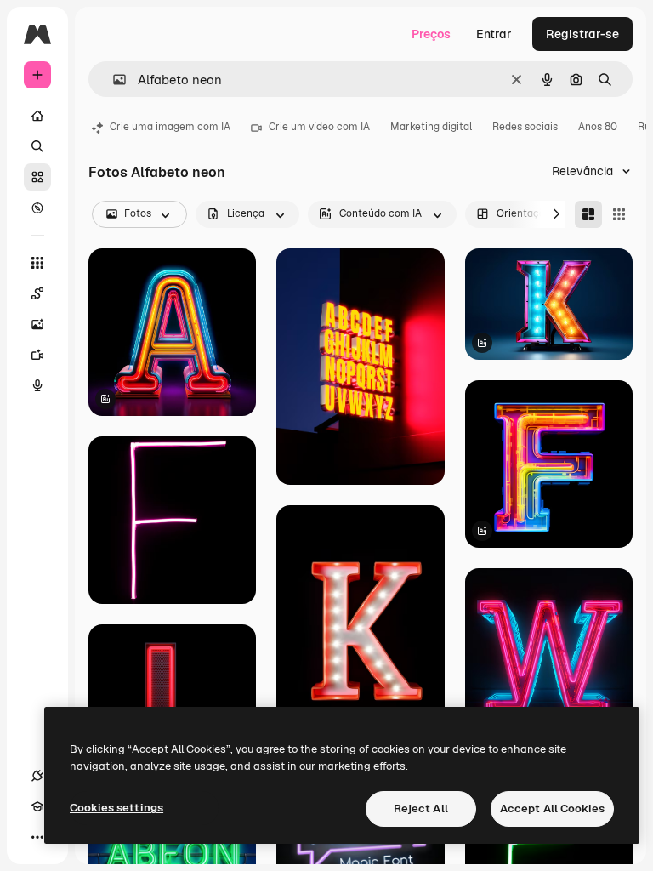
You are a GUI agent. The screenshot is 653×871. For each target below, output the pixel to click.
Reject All (421, 808)
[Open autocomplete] (112, 79)
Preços (431, 34)
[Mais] (37, 837)
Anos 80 (597, 127)
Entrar (494, 34)
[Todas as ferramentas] (37, 262)
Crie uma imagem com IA (170, 127)
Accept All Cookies (552, 808)
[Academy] (37, 806)
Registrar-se (582, 34)
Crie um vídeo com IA (319, 127)
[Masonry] (588, 214)
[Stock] (37, 177)
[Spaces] (37, 293)
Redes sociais (525, 127)
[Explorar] (37, 207)
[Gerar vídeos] (37, 354)
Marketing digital (431, 127)
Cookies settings (116, 807)
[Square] (619, 214)
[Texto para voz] (37, 385)
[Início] (37, 115)
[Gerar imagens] (37, 324)
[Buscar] (37, 146)
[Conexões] (37, 775)
